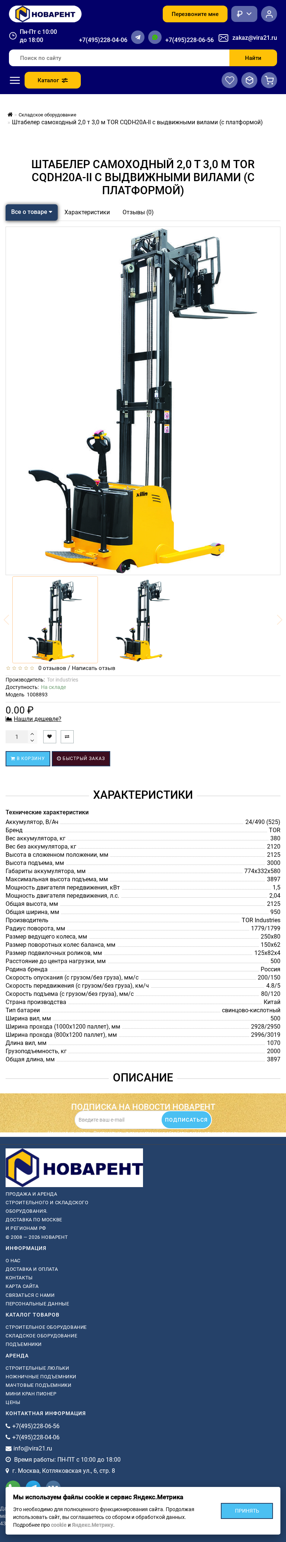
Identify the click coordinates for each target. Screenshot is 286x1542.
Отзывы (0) (138, 212)
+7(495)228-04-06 (103, 40)
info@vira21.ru (32, 1448)
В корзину (30, 758)
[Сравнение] (249, 80)
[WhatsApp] (155, 37)
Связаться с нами (30, 1295)
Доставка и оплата (32, 1269)
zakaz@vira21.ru (254, 37)
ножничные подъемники (41, 1376)
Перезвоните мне (195, 14)
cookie (59, 1525)
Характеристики (87, 212)
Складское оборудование (41, 1336)
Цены (13, 1402)
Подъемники (24, 1344)
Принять (247, 1510)
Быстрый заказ (83, 758)
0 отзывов (50, 668)
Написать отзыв (93, 668)
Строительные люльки (37, 1368)
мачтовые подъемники (38, 1385)
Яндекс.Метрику (92, 1525)
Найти (253, 58)
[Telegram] (137, 37)
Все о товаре (30, 211)
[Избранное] (230, 80)
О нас (13, 1260)
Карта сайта (22, 1286)
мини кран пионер (31, 1394)
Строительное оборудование (46, 1327)
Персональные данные (37, 1304)
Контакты (19, 1277)
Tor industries (62, 680)
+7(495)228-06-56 (189, 40)
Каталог (48, 80)
